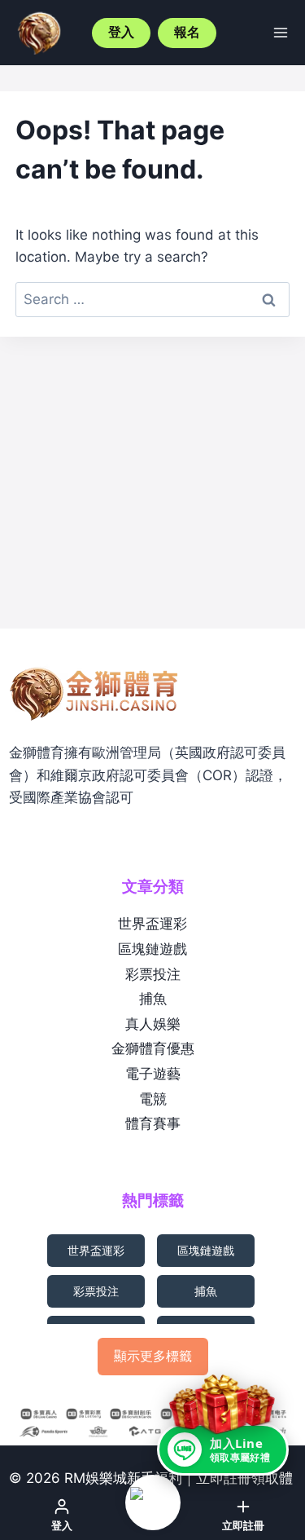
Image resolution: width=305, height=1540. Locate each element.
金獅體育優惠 (152, 1048)
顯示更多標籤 (153, 1356)
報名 (187, 32)
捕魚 (153, 999)
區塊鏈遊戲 (152, 949)
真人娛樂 (153, 1024)
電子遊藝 (153, 1074)
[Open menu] (281, 32)
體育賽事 (153, 1123)
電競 (153, 1099)
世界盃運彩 (152, 924)
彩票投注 (153, 974)
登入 (121, 32)
